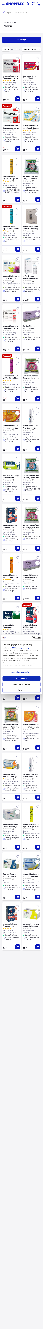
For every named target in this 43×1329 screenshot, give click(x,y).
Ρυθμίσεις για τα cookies (20, 684)
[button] (3, 3)
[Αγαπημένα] (33, 4)
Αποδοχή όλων (21, 678)
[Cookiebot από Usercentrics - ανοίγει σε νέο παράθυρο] (30, 637)
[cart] (39, 4)
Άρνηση (21, 690)
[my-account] (28, 4)
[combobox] (21, 12)
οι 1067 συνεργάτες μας (19, 648)
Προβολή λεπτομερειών (20, 672)
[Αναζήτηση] (4, 12)
